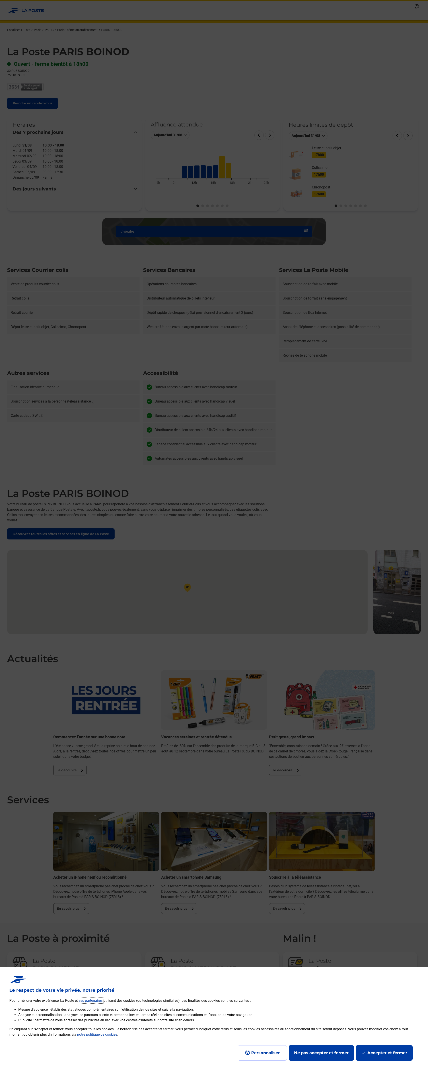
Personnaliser (265, 1052)
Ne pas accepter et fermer (321, 1052)
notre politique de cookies (97, 1034)
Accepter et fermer (387, 1052)
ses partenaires (91, 1000)
